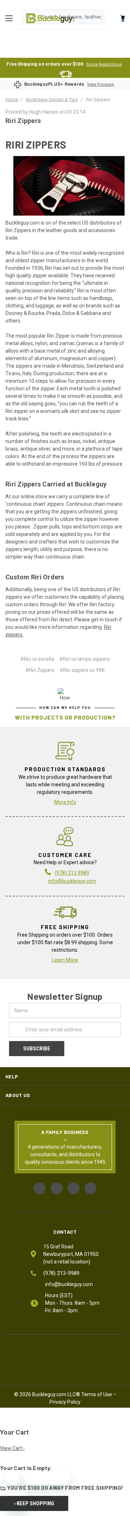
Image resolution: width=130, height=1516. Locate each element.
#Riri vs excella (37, 659)
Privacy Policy (65, 1402)
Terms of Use (96, 1394)
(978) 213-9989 (61, 1273)
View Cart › (12, 1448)
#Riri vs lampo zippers (84, 659)
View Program (100, 84)
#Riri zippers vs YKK (82, 670)
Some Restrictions (104, 64)
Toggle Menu (10, 18)
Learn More (65, 960)
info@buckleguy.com (72, 881)
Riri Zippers (23, 120)
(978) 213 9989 (72, 873)
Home (50, 18)
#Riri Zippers (40, 670)
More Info (65, 802)
